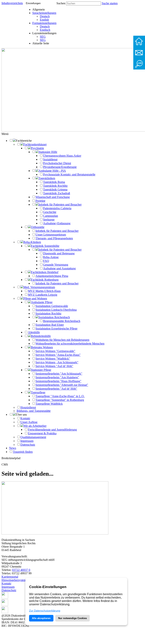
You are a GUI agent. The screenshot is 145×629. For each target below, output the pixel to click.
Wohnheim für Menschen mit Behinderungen (62, 339)
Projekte (40, 200)
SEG (43, 36)
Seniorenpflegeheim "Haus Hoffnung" (58, 381)
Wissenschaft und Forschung (52, 197)
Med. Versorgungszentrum (39, 287)
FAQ (46, 260)
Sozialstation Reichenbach (54, 317)
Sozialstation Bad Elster (49, 324)
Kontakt (25, 418)
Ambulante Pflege (41, 302)
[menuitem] (44, 16)
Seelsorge (49, 219)
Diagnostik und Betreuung (59, 253)
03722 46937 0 (21, 570)
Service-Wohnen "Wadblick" (52, 358)
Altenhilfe (34, 332)
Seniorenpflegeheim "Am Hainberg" (57, 377)
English (44, 19)
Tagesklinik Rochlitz (55, 185)
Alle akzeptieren (41, 618)
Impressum (26, 440)
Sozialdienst (50, 159)
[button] (5, 133)
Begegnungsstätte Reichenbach (61, 321)
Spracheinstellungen (44, 12)
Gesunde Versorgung (55, 264)
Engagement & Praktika (42, 433)
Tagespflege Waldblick (49, 403)
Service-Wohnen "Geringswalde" (55, 351)
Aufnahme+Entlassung (56, 223)
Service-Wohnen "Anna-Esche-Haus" (58, 354)
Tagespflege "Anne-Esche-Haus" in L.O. (60, 396)
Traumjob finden (23, 451)
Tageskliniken (47, 178)
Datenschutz (27, 444)
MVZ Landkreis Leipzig (42, 294)
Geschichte (49, 212)
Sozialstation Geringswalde (51, 306)
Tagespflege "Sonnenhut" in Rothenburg (59, 399)
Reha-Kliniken (32, 242)
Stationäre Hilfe (48, 151)
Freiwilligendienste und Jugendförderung (52, 429)
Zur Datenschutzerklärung (44, 610)
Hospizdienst (28, 407)
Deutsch (45, 16)
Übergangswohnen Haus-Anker (62, 155)
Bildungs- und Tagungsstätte (34, 410)
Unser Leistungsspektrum (50, 234)
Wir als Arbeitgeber (34, 425)
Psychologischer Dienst (57, 163)
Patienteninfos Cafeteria (57, 208)
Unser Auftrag (28, 422)
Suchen (60, 3)
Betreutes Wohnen (42, 347)
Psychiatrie (37, 148)
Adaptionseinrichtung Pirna (51, 275)
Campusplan (50, 215)
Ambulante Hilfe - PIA (52, 170)
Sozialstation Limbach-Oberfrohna (56, 309)
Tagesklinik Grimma (55, 189)
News (12, 448)
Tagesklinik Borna (54, 182)
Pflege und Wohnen (35, 298)
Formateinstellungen (44, 23)
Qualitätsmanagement (33, 437)
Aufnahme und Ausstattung (59, 268)
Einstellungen (33, 3)
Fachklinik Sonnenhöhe (45, 245)
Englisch (45, 29)
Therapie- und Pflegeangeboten (54, 238)
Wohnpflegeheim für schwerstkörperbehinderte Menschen (69, 343)
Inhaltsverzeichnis (12, 3)
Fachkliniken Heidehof (44, 272)
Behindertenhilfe (41, 336)
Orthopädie (37, 227)
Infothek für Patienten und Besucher (60, 204)
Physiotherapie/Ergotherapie (60, 167)
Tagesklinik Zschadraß (56, 193)
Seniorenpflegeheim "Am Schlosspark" (58, 373)
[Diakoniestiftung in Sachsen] (55, 533)
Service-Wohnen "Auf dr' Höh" (54, 366)
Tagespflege (38, 392)
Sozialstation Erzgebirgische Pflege (56, 328)
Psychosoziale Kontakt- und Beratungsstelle (69, 174)
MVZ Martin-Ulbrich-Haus (44, 291)
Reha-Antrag (51, 257)
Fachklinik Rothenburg (45, 279)
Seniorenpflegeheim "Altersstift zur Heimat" (61, 384)
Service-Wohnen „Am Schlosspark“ (56, 362)
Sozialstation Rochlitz (48, 313)
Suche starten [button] (110, 3)
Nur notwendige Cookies (72, 618)
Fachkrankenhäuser (35, 144)
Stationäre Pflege (41, 369)
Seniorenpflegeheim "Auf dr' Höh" (56, 388)
